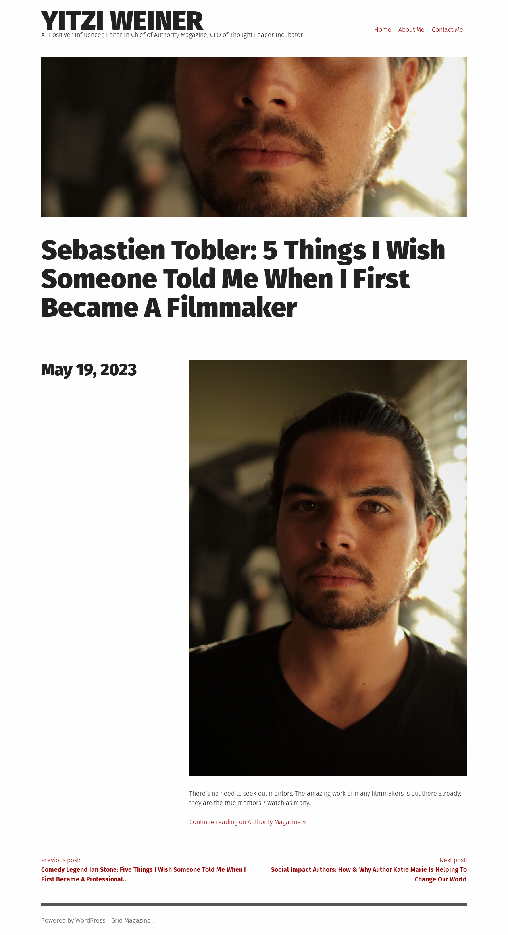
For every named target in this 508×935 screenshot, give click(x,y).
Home (382, 29)
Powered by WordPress (73, 920)
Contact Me (447, 29)
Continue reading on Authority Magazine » (247, 822)
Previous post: (143, 869)
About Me (411, 29)
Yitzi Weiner (122, 20)
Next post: (369, 869)
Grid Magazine (131, 920)
